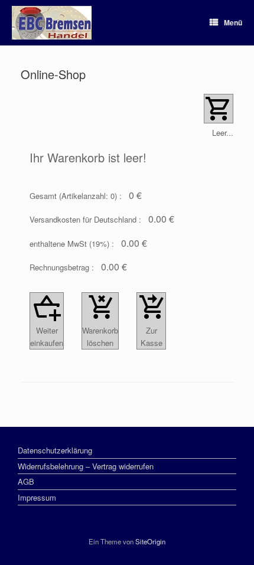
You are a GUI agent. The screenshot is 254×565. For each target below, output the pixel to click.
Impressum (37, 497)
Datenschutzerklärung (55, 450)
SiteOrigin (150, 541)
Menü (233, 22)
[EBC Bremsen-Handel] (52, 22)
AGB (26, 481)
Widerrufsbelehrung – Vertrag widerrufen (86, 466)
